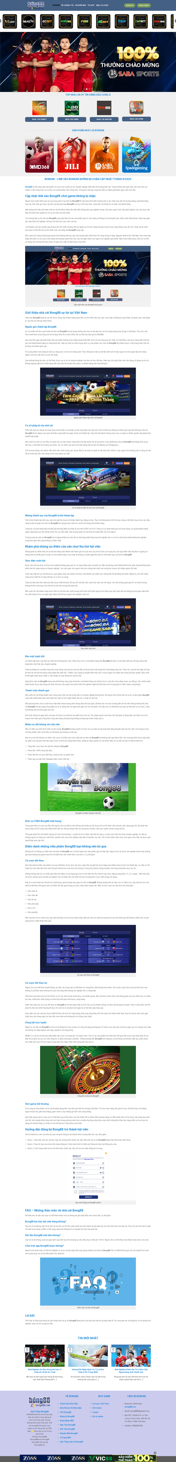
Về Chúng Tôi (67, 5)
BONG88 (56, 5)
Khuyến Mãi (80, 5)
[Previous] (6, 62)
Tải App (91, 5)
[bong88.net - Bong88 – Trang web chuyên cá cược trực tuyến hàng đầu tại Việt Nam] (37, 5)
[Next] (169, 62)
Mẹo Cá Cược (102, 5)
